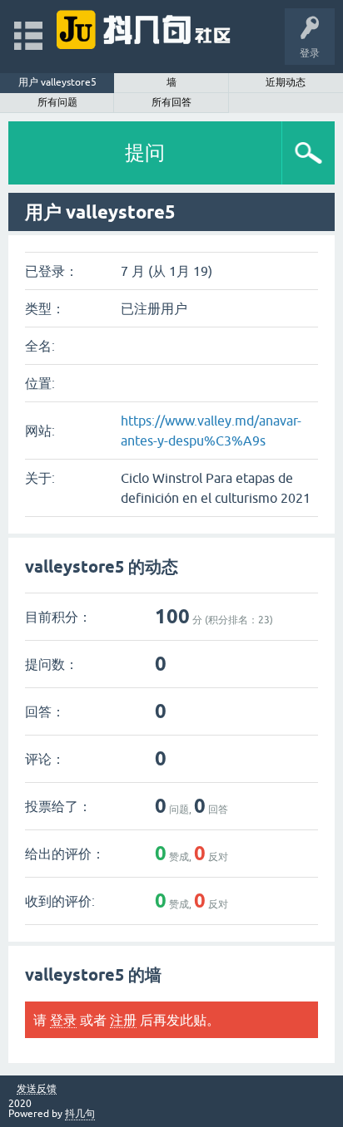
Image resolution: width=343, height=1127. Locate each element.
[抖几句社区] (144, 28)
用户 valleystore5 (57, 82)
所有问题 (57, 102)
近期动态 (286, 82)
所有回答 (171, 102)
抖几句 (80, 1114)
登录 (63, 1019)
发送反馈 (37, 1089)
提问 (145, 152)
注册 (123, 1019)
